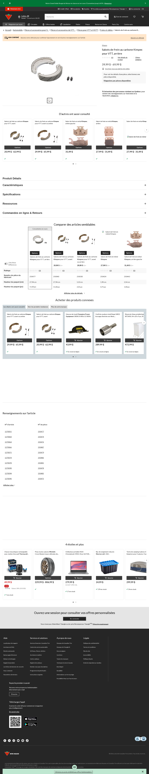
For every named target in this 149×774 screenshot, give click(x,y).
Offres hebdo (50, 24)
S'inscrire (14, 694)
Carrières (59, 655)
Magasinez (108, 3)
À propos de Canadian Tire (64, 643)
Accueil (8, 30)
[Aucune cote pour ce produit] (106, 57)
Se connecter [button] (135, 9)
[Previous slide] (4, 3)
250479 (41, 452)
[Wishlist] (134, 17)
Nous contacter (8, 671)
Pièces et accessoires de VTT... (63, 30)
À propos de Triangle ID (63, 647)
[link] (108, 57)
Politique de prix (88, 659)
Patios (78, 24)
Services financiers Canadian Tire (40, 643)
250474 (41, 437)
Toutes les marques (62, 659)
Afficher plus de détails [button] (73, 293)
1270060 (8, 437)
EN (143, 9)
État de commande (9, 651)
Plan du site (86, 651)
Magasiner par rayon (15, 24)
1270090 (8, 468)
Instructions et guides (36, 674)
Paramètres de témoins (10, 674)
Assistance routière (36, 655)
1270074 (8, 458)
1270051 (8, 431)
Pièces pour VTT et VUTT (87, 30)
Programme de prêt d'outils (38, 671)
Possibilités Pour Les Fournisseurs (67, 678)
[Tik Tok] (27, 740)
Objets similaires (138, 58)
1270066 (8, 447)
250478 (41, 468)
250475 (41, 479)
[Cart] (143, 17)
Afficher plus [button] (8, 485)
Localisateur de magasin (10, 643)
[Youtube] (18, 740)
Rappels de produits (9, 663)
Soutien (86, 9)
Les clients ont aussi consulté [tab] (14, 307)
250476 (41, 442)
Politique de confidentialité (91, 643)
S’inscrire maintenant (100, 624)
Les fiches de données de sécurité (13, 667)
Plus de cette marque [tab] (59, 307)
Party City (115, 24)
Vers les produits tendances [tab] (38, 307)
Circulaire (34, 24)
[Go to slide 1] (49, 100)
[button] (105, 16)
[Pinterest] (22, 740)
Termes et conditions (89, 647)
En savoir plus (14, 712)
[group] (17, 585)
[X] (9, 740)
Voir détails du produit (122, 58)
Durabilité (59, 671)
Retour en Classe (101, 24)
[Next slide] (145, 3)
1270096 (8, 479)
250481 (41, 463)
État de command (122, 17)
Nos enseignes (61, 651)
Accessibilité (87, 655)
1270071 (8, 452)
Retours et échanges (9, 659)
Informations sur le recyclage (65, 674)
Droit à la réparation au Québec (92, 663)
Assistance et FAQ (8, 647)
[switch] (7, 263)
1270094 (8, 473)
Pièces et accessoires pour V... (37, 30)
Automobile (18, 30)
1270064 (8, 442)
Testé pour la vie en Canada (65, 663)
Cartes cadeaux (34, 659)
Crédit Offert (64, 9)
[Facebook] (4, 740)
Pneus (87, 24)
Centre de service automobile (39, 647)
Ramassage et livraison (10, 655)
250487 (41, 447)
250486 (41, 458)
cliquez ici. (114, 96)
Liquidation (67, 24)
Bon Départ (60, 667)
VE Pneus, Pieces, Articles (37, 651)
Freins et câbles (106, 30)
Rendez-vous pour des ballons (39, 667)
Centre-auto (128, 24)
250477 (41, 431)
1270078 (8, 463)
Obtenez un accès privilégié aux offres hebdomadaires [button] (73, 772)
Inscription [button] (76, 9)
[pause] (10, 3)
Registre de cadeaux (36, 663)
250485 (41, 473)
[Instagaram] (13, 740)
